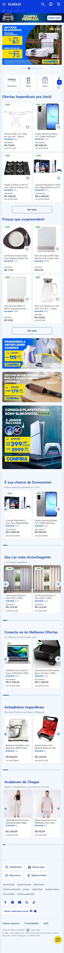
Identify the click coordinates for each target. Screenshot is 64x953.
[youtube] (20, 902)
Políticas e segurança (10, 923)
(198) (17, 676)
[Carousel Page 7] (30, 620)
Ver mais (32, 209)
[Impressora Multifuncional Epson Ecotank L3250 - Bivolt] (47, 654)
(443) (46, 311)
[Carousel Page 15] (36, 844)
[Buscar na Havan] (43, 4)
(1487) (16, 311)
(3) (45, 751)
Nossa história (8, 884)
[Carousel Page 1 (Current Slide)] (5, 620)
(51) (15, 190)
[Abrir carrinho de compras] (58, 4)
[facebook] (5, 902)
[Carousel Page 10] (42, 620)
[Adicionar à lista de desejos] (28, 127)
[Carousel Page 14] (59, 620)
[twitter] (27, 902)
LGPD (45, 923)
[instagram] (12, 902)
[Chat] (58, 939)
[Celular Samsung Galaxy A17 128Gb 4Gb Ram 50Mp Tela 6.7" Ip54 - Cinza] (47, 504)
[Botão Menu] (4, 4)
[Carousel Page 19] (46, 844)
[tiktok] (34, 902)
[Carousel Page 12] (51, 620)
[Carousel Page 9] (38, 620)
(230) (15, 139)
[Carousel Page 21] (50, 844)
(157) (15, 261)
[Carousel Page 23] (55, 844)
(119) (17, 601)
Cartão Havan (37, 889)
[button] (23, 68)
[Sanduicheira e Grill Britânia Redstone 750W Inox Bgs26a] (47, 729)
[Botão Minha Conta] (51, 4)
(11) (16, 826)
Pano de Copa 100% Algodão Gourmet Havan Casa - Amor (47, 258)
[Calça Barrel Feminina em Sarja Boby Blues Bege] (18, 804)
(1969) (46, 261)
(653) (17, 526)
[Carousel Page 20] (48, 844)
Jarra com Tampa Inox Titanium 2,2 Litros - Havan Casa (47, 309)
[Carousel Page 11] (47, 620)
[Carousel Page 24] (57, 844)
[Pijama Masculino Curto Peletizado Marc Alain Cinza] (47, 804)
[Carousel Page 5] (21, 620)
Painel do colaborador (11, 889)
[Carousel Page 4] (17, 620)
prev (6, 584)
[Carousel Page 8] (34, 620)
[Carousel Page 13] (55, 620)
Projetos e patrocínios (26, 894)
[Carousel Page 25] (60, 844)
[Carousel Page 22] (53, 844)
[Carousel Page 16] (39, 844)
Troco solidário (9, 894)
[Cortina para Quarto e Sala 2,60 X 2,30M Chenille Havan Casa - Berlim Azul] (18, 579)
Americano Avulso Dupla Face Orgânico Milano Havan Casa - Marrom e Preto (16, 258)
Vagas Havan (39, 884)
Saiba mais (54, 18)
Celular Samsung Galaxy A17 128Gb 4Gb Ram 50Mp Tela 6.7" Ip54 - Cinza (48, 136)
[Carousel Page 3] (13, 620)
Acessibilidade (32, 923)
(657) (46, 190)
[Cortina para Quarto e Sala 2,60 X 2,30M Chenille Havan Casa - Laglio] (47, 579)
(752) (46, 139)
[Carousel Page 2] (9, 620)
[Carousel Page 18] (43, 844)
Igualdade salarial (52, 889)
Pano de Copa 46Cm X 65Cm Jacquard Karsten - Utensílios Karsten (16, 309)
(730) (46, 526)
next (58, 584)
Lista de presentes (24, 884)
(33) (45, 826)
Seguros (26, 889)
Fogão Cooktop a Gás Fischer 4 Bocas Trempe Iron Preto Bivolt (16, 187)
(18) (16, 751)
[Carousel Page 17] (41, 844)
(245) (46, 676)
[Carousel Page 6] (26, 620)
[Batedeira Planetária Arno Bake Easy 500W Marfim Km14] (18, 729)
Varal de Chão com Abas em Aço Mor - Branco (15, 135)
